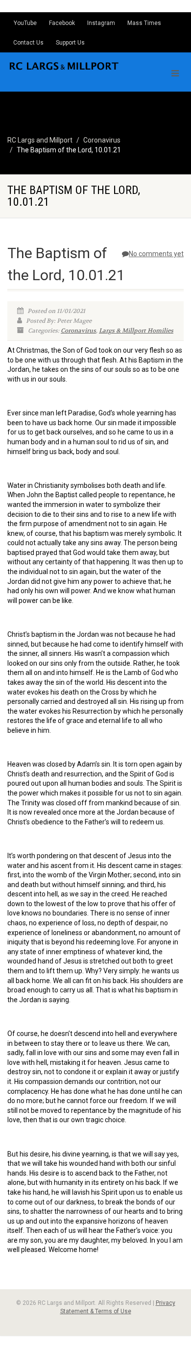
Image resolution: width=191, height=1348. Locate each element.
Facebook (62, 23)
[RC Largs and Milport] (63, 66)
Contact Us (28, 42)
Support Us (70, 42)
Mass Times (144, 23)
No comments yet (156, 254)
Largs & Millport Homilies (136, 331)
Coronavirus (78, 331)
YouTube (25, 23)
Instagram (101, 23)
